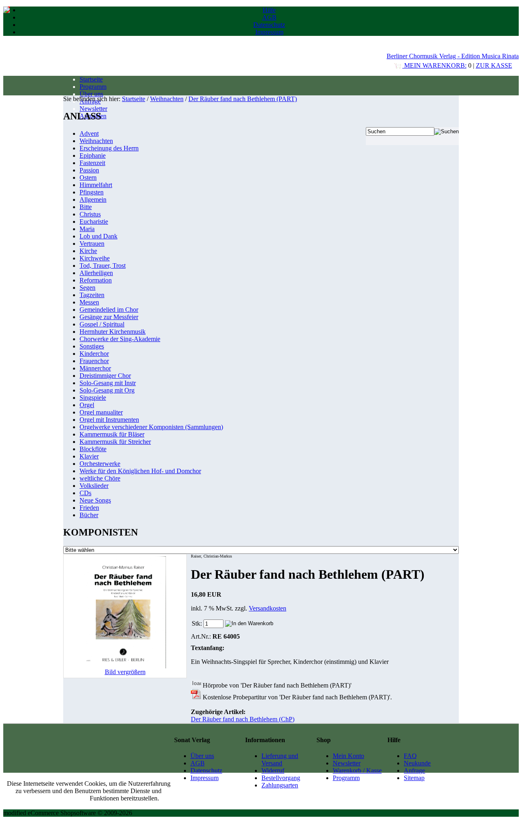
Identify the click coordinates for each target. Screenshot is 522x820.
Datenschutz (269, 24)
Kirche (88, 250)
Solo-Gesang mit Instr (108, 382)
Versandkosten (267, 608)
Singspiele (93, 397)
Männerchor (95, 368)
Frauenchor (94, 360)
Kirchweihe (95, 258)
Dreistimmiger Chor (105, 375)
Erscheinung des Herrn (109, 148)
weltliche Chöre (100, 478)
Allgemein (93, 199)
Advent (89, 133)
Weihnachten (167, 98)
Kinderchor (94, 353)
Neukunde (417, 763)
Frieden (89, 507)
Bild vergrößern (125, 671)
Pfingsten (92, 192)
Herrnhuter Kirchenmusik (113, 331)
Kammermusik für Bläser (112, 434)
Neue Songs (95, 500)
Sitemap (414, 777)
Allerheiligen (96, 272)
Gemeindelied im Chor (109, 309)
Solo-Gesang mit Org (107, 390)
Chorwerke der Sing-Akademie (120, 338)
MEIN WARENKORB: (435, 65)
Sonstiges (92, 346)
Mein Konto (348, 755)
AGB (269, 17)
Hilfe (269, 10)
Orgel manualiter (101, 412)
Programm (93, 86)
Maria (87, 228)
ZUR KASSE (494, 65)
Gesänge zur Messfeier (109, 316)
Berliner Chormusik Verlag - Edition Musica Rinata (453, 56)
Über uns (91, 93)
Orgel (87, 404)
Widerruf (272, 770)
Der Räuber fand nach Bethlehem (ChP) (242, 719)
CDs (85, 492)
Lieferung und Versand (279, 759)
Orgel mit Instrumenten (109, 419)
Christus (90, 214)
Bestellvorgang (280, 777)
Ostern (88, 177)
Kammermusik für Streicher (115, 441)
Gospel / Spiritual (102, 324)
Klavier (89, 456)
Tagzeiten (92, 294)
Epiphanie (93, 155)
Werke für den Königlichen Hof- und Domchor (140, 470)
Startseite (91, 79)
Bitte (86, 206)
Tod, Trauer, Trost (103, 265)
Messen (89, 302)
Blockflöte (93, 448)
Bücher (89, 514)
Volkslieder (94, 485)
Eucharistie (94, 221)
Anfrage (414, 770)
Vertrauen (92, 243)
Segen (87, 287)
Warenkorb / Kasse (357, 770)
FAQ (410, 755)
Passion (89, 170)
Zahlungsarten (279, 785)
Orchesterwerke (100, 463)
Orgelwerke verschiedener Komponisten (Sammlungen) (151, 426)
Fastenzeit (92, 162)
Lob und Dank (98, 236)
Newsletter (93, 108)
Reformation (96, 280)
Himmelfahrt (96, 184)
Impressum (269, 32)
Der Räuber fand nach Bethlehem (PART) (242, 98)
